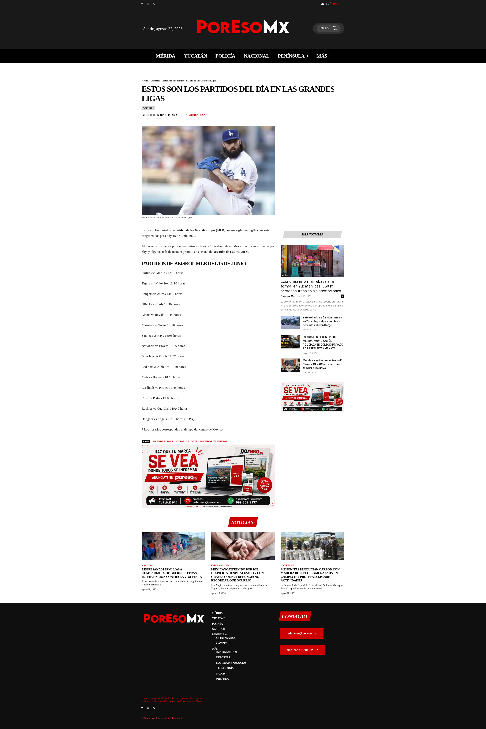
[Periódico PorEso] (243, 26)
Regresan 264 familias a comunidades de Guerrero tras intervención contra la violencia (172, 573)
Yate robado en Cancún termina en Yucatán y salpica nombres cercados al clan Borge (322, 321)
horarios (182, 441)
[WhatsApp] (323, 116)
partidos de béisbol (214, 441)
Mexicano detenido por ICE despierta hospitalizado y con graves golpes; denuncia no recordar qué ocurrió (237, 575)
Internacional (221, 565)
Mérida (285, 275)
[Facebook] (142, 4)
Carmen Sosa (196, 115)
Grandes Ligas (163, 441)
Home (145, 80)
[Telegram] (340, 116)
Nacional (148, 565)
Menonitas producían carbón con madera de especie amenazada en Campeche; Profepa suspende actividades (310, 575)
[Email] (332, 116)
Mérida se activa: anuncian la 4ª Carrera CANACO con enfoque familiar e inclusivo (322, 364)
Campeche (287, 565)
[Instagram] (148, 4)
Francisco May (288, 296)
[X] (154, 4)
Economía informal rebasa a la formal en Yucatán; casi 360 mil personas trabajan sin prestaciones (311, 286)
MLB (194, 441)
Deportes (155, 80)
